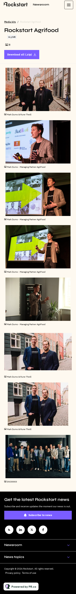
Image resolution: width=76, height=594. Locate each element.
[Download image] (69, 108)
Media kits (10, 21)
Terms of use (29, 572)
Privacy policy (13, 572)
